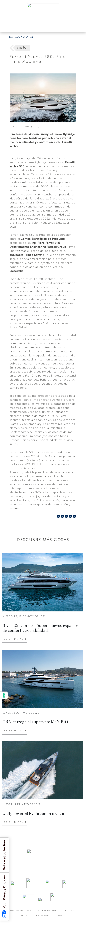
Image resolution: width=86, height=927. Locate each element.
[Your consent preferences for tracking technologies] (4, 695)
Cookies (24, 915)
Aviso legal (70, 910)
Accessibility (42, 915)
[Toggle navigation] (78, 25)
